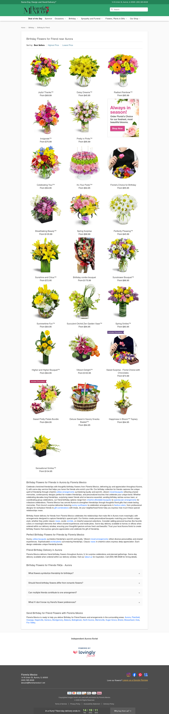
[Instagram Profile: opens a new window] (128, 675)
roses (57, 520)
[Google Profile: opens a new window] (146, 675)
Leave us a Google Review (135, 680)
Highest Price (53, 45)
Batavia (67, 619)
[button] (162, 702)
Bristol (120, 619)
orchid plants (55, 541)
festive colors (120, 505)
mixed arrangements (99, 538)
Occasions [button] (59, 18)
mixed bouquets (116, 491)
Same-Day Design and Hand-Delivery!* (39, 2)
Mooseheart (129, 619)
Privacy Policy (75, 704)
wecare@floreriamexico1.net (33, 682)
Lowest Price (67, 45)
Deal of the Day (35, 18)
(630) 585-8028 (27, 680)
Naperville (39, 619)
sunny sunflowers (79, 505)
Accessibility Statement (92, 704)
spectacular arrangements (125, 499)
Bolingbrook (77, 619)
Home (23, 27)
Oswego (30, 619)
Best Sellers (39, 45)
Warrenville (100, 619)
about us (89, 556)
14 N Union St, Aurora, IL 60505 (34, 677)
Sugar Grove (111, 619)
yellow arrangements (65, 491)
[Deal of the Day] (123, 118)
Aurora (128, 617)
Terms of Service (61, 704)
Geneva (47, 619)
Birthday (31, 27)
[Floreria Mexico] (40, 10)
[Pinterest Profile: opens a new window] (140, 675)
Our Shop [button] (134, 18)
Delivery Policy (108, 704)
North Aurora (88, 619)
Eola (137, 619)
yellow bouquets (39, 538)
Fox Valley (30, 622)
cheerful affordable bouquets (99, 499)
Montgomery (57, 619)
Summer (48, 18)
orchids (70, 520)
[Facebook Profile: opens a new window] (134, 675)
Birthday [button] (72, 18)
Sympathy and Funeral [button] (91, 18)
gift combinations (61, 507)
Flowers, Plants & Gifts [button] (115, 18)
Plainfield (136, 617)
